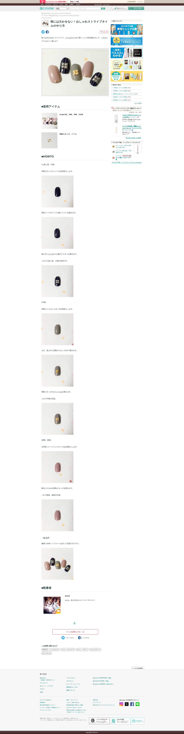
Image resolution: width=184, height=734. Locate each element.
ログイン (140, 1)
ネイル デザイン (82, 649)
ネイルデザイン (95, 649)
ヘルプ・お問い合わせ (72, 702)
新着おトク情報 (74, 1)
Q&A (66, 4)
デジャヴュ (119, 156)
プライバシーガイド (45, 710)
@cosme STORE (101, 681)
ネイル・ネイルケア (67, 649)
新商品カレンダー (72, 687)
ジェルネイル (54, 649)
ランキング (48, 4)
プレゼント (70, 681)
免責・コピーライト (72, 700)
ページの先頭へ (138, 668)
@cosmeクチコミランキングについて (104, 705)
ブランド (55, 4)
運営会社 (95, 700)
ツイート (69, 638)
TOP (42, 4)
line (137, 704)
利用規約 (42, 702)
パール (67, 38)
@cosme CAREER (103, 684)
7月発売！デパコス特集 (120, 88)
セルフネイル (46, 653)
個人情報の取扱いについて (47, 705)
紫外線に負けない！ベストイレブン (123, 94)
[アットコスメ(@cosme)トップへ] (47, 9)
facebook (132, 704)
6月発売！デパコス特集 (120, 100)
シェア (85, 638)
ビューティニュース (73, 684)
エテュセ (118, 150)
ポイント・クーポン (46, 686)
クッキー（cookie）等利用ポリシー (50, 707)
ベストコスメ (106, 4)
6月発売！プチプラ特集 (120, 97)
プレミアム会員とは (45, 700)
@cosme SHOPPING (102, 678)
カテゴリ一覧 (97, 4)
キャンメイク (119, 145)
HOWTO (45, 649)
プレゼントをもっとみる (133, 138)
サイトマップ (97, 702)
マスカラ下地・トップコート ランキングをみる (126, 162)
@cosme (47, 679)
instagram (121, 704)
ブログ (61, 4)
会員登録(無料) (131, 1)
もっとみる (137, 103)
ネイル (67, 600)
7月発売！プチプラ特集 (120, 91)
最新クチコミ (70, 690)
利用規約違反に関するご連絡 (74, 705)
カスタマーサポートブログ (74, 707)
